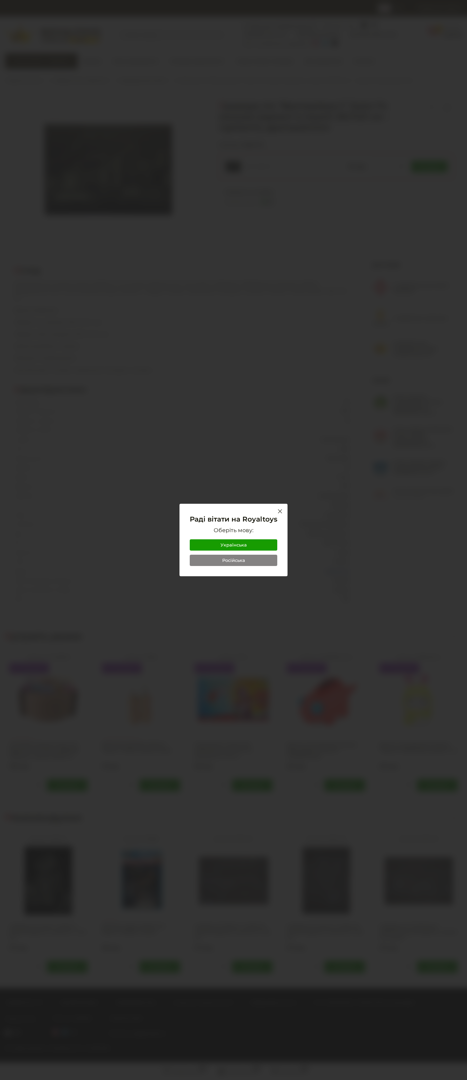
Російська (233, 560)
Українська (234, 545)
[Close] (280, 511)
